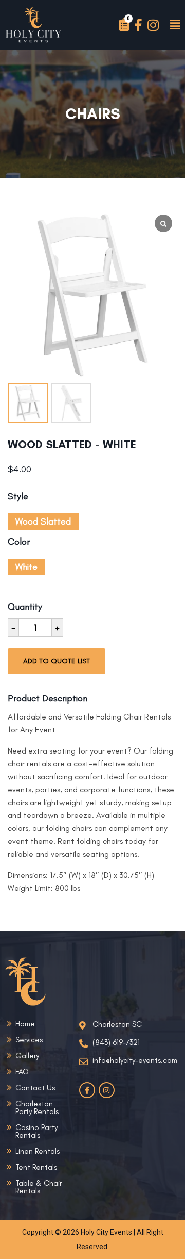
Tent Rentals (36, 1167)
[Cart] (124, 24)
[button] (174, 25)
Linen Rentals (37, 1151)
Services (29, 1039)
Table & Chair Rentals (38, 1187)
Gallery (27, 1055)
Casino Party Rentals (36, 1131)
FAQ (22, 1071)
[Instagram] (152, 25)
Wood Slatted (43, 521)
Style (18, 497)
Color (19, 542)
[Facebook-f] (138, 25)
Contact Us (35, 1087)
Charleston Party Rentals (37, 1107)
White (26, 567)
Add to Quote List (56, 661)
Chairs (92, 114)
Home (25, 1023)
